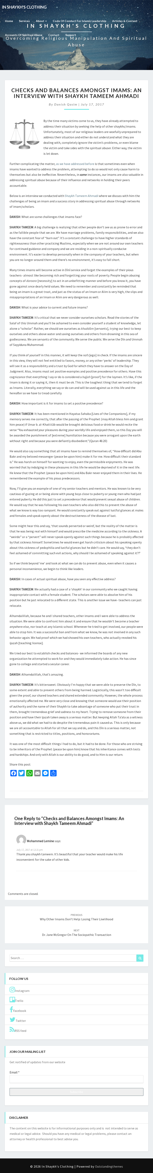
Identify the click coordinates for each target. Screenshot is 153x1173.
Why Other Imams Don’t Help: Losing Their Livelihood (76, 917)
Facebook (19, 1011)
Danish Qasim (65, 104)
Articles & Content (124, 21)
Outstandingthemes (109, 1166)
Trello (19, 1001)
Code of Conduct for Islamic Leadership (79, 21)
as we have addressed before (75, 164)
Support (70, 35)
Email (15, 1072)
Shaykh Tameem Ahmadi (81, 196)
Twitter (21, 1021)
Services (24, 21)
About (40, 21)
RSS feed (20, 1031)
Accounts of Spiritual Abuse (23, 35)
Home (9, 21)
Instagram (22, 991)
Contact (53, 35)
